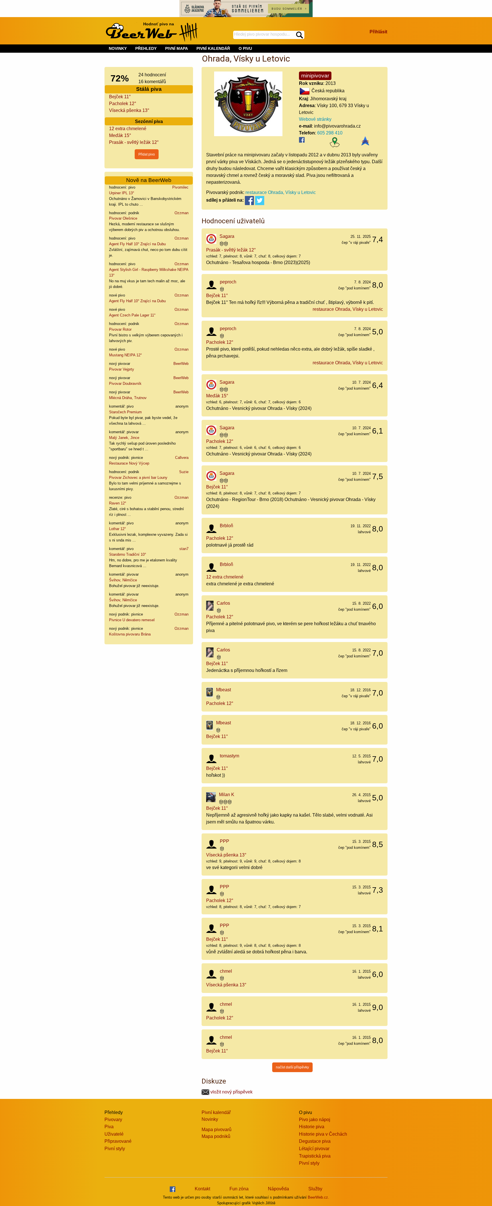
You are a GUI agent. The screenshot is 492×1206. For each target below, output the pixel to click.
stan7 (183, 549)
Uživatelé (114, 1134)
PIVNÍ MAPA (176, 48)
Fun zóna (239, 1188)
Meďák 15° (120, 135)
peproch (228, 281)
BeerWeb (180, 363)
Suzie (183, 472)
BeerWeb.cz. (318, 1197)
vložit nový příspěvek (231, 1092)
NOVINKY (118, 48)
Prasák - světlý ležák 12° (134, 142)
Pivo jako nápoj (314, 1119)
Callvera (181, 457)
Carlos (223, 603)
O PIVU (245, 48)
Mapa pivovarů (216, 1129)
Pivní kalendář (216, 1112)
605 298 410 (330, 132)
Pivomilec (180, 187)
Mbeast (223, 689)
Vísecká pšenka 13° (129, 110)
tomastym (229, 755)
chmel (226, 971)
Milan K (226, 794)
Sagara (227, 236)
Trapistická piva (315, 1156)
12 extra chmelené (127, 128)
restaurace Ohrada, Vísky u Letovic (280, 192)
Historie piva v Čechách (323, 1134)
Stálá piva (149, 89)
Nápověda (278, 1188)
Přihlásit (378, 31)
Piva (109, 1126)
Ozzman (181, 213)
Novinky (210, 1119)
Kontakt (202, 1188)
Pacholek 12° (122, 103)
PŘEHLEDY (146, 48)
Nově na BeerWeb (148, 180)
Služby (315, 1188)
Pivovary (113, 1119)
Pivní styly (114, 1148)
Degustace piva (315, 1141)
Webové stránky (315, 119)
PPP (224, 841)
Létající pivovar (314, 1148)
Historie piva (311, 1126)
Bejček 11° (120, 96)
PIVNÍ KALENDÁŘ (213, 48)
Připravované (118, 1141)
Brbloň (226, 525)
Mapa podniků (216, 1136)
